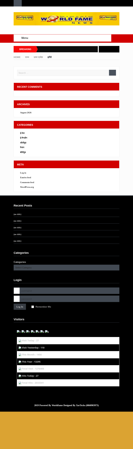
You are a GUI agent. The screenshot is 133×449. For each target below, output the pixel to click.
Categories (20, 262)
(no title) (17, 214)
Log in (23, 173)
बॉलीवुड (23, 152)
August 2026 (25, 112)
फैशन (22, 147)
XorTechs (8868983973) (87, 405)
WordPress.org (27, 187)
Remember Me (43, 306)
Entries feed (25, 177)
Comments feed (27, 182)
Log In (19, 306)
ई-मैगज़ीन (23, 138)
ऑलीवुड (23, 142)
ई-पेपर (22, 133)
